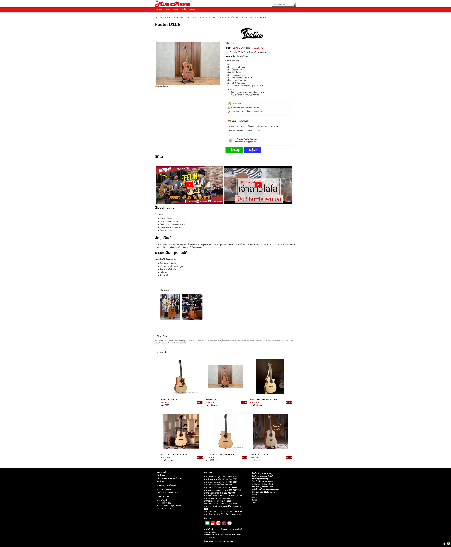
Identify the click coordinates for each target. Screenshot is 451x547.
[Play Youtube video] (189, 185)
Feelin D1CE (192, 341)
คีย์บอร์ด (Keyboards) (260, 479)
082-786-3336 (229, 493)
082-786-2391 (235, 514)
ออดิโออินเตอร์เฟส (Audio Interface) (265, 489)
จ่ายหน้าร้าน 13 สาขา (237, 126)
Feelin (261, 17)
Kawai (254, 503)
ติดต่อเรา (161, 475)
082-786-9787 (231, 504)
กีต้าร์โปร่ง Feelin (203, 341)
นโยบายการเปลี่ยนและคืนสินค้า (170, 478)
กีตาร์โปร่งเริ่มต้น (215, 341)
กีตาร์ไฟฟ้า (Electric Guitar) (262, 473)
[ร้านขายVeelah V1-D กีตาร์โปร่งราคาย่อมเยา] (270, 431)
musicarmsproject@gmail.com (246, 142)
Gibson (254, 497)
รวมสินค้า (161, 481)
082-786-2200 (236, 495)
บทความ (193, 10)
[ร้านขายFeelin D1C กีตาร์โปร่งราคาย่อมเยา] (180, 376)
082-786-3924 (224, 498)
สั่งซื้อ (183, 10)
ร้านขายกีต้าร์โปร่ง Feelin (258, 341)
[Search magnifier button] (293, 4)
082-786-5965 (236, 512)
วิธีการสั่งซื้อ (162, 472)
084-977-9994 (231, 487)
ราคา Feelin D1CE (243, 341)
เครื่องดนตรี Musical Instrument (191, 17)
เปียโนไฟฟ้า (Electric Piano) (262, 481)
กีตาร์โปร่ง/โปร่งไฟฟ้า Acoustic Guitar (239, 17)
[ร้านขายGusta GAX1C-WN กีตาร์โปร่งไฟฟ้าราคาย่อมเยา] (270, 376)
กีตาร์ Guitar (213, 17)
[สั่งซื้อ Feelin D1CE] (234, 150)
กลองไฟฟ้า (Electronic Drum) (263, 487)
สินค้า (175, 10)
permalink (182, 343)
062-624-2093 (232, 476)
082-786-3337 (231, 482)
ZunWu (164, 343)
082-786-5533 (230, 485)
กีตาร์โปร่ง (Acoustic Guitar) (262, 476)
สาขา (168, 10)
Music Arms (160, 17)
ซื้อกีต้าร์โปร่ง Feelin (229, 341)
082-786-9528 (225, 501)
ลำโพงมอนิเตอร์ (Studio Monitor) (264, 492)
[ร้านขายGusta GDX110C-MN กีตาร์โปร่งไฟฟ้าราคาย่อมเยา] (225, 431)
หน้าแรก (159, 10)
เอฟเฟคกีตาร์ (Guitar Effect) (262, 484)
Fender (254, 495)
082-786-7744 (235, 490)
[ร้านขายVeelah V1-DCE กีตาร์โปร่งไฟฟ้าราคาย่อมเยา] (181, 431)
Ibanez (254, 500)
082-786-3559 (231, 479)
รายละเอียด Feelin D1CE (276, 341)
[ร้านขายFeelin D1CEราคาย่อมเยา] (225, 376)
